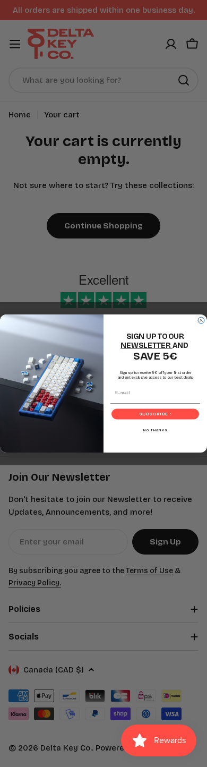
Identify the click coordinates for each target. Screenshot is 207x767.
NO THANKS (155, 430)
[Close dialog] (201, 320)
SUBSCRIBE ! (155, 414)
